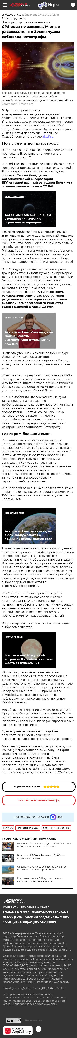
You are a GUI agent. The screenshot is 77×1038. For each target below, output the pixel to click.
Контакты (10, 907)
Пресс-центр (12, 917)
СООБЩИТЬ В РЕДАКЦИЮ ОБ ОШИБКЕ (29, 922)
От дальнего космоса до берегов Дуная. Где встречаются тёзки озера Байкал (41, 868)
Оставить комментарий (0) (39, 800)
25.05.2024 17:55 (11, 14)
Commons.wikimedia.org (17, 104)
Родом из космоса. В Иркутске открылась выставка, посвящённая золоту (40, 879)
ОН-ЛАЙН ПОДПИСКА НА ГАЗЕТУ (47, 917)
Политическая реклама (50, 912)
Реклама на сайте (35, 907)
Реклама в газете (16, 912)
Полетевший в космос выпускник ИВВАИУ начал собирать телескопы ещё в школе (44, 845)
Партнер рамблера (33, 1020)
